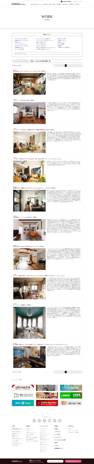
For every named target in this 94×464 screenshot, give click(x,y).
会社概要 (59, 4)
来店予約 (77, 4)
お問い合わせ (71, 426)
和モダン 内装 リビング (41, 42)
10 (74, 65)
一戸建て (27, 428)
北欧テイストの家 (61, 38)
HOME (14, 426)
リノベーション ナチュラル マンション (44, 40)
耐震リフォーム (43, 437)
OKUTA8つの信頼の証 (16, 431)
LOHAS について (15, 436)
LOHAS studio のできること (17, 438)
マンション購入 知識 (19, 49)
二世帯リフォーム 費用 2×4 (64, 47)
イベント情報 (57, 434)
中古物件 (60, 45)
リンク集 (56, 445)
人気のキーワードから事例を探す (32, 441)
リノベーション (43, 430)
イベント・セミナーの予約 (73, 430)
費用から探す (28, 435)
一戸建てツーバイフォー (30, 432)
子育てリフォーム (43, 449)
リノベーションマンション (20, 44)
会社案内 (56, 428)
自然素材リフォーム (15, 435)
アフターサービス (15, 442)
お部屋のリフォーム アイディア (21, 40)
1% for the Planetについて (17, 443)
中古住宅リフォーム (43, 435)
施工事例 (45, 4)
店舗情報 (56, 426)
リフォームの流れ (15, 440)
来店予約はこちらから (73, 461)
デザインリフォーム (43, 447)
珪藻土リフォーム (43, 444)
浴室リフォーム (43, 442)
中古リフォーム (43, 432)
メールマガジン (57, 431)
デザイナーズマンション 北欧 (21, 45)
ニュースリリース (58, 437)
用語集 (56, 442)
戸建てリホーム (18, 42)
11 (77, 65)
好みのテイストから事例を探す (32, 437)
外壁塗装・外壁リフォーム (45, 439)
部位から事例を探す (29, 439)
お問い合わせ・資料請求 (68, 4)
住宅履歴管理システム (59, 448)
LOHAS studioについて (36, 4)
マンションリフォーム (41, 45)
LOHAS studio (19, 4)
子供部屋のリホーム (19, 47)
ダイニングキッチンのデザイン (21, 38)
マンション (28, 430)
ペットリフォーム (43, 446)
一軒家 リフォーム (62, 40)
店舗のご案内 (52, 4)
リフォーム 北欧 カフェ (41, 44)
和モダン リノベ (61, 42)
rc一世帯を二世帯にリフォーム (43, 49)
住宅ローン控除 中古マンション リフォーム (45, 47)
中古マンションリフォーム (45, 434)
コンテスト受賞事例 (29, 434)
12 (80, 65)
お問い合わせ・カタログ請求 (73, 432)
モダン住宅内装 (61, 44)
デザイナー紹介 (15, 445)
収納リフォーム (43, 451)
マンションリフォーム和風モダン (43, 38)
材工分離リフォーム (15, 433)
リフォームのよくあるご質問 (60, 439)
